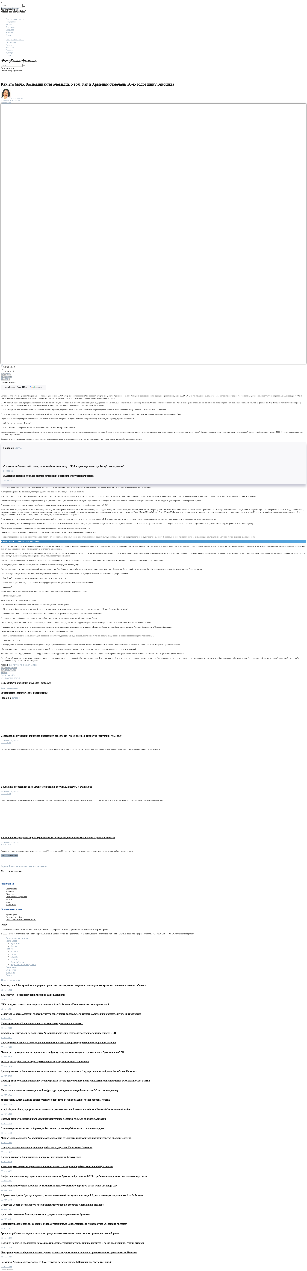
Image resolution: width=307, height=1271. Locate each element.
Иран (13, 954)
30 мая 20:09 (6, 1076)
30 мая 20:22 (6, 1047)
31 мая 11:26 (6, 999)
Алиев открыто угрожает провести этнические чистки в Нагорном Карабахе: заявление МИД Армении (57, 1166)
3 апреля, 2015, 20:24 (10, 100)
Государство (11, 21)
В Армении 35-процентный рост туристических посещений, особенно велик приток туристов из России (58, 837)
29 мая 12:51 (6, 1257)
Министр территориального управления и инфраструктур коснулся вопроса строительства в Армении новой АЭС (63, 1052)
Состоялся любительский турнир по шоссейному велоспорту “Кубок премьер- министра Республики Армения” (63, 466)
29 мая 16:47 (6, 1209)
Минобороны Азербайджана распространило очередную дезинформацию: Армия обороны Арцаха (55, 1099)
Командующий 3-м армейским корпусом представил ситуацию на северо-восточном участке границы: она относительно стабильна (73, 985)
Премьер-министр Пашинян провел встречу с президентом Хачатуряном (41, 1157)
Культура (9, 32)
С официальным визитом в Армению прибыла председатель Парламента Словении (46, 1147)
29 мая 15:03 (6, 1229)
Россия (14, 951)
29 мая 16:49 (6, 1200)
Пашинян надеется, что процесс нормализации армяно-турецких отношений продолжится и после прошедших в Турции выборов (72, 1242)
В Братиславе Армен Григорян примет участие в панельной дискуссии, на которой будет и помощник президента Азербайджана (72, 1195)
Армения (15, 943)
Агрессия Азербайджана (23, 964)
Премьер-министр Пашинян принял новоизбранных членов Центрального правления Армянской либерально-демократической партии (75, 1080)
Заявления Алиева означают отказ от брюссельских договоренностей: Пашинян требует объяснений (56, 1262)
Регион (9, 24)
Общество (10, 29)
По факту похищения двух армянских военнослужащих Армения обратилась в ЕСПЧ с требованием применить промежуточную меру (74, 1176)
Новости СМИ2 (8, 675)
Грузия (14, 956)
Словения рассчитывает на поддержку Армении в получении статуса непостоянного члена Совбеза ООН (58, 1033)
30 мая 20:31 (6, 1019)
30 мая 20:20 (6, 1057)
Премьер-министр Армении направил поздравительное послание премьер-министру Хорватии (53, 1118)
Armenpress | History (15, 917)
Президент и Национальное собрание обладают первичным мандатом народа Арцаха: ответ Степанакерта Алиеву (64, 1223)
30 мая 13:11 (6, 1095)
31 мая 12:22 (6, 990)
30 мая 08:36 (6, 1162)
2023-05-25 (8, 480)
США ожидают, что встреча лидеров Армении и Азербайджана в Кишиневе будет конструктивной (55, 1004)
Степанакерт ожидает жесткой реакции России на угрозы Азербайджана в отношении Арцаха (52, 1128)
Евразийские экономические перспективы (24, 866)
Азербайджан (17, 962)
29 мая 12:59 (6, 1247)
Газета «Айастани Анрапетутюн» (21, 919)
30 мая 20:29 (6, 1028)
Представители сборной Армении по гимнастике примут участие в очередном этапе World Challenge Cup (59, 1185)
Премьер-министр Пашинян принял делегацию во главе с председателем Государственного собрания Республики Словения (69, 1071)
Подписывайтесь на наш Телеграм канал (20, 541)
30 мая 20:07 (6, 1085)
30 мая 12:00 (6, 1124)
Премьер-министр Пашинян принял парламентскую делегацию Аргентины (42, 1023)
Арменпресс (11, 914)
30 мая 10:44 (6, 1143)
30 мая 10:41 (6, 1152)
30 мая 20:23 (6, 1038)
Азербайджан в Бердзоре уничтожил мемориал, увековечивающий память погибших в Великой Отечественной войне (65, 1109)
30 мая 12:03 (6, 1114)
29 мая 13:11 (6, 1238)
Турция (14, 959)
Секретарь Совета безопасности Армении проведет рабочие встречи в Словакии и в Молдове (52, 1204)
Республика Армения (9, 741)
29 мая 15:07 (6, 1219)
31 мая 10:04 (6, 1009)
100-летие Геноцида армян (23, 665)
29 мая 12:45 (6, 1267)
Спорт (8, 35)
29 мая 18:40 (6, 1190)
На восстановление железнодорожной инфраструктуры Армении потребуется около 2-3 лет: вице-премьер (59, 1090)
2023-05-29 (8, 471)
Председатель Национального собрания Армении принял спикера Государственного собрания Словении (58, 1042)
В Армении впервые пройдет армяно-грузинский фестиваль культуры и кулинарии (48, 475)
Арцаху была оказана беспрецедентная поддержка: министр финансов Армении (45, 1214)
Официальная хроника (15, 19)
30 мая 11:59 (6, 1133)
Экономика (10, 27)
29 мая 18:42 (6, 1181)
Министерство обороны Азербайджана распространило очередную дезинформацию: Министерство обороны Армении (66, 1137)
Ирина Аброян (17, 98)
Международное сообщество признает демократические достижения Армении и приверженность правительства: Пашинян (69, 1252)
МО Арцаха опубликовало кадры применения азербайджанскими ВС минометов (45, 1061)
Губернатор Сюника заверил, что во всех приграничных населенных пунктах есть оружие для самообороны (60, 1233)
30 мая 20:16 (6, 1066)
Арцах (14, 946)
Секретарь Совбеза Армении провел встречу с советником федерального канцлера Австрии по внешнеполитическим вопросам (71, 1013)
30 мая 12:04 (6, 1104)
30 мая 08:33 (6, 1171)
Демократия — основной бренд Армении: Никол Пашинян (33, 994)
